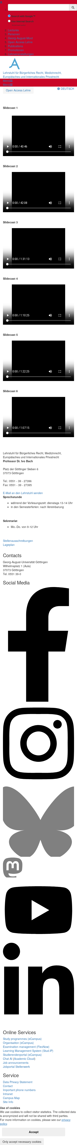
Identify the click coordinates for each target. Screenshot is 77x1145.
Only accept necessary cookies (22, 1142)
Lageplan (9, 545)
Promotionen (16, 50)
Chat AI (7, 1059)
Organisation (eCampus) (18, 1043)
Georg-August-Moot (20, 38)
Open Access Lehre (20, 42)
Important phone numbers (19, 1090)
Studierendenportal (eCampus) (22, 1055)
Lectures (13, 30)
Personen (14, 34)
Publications (15, 46)
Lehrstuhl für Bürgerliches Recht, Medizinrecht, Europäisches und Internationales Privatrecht (32, 75)
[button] (7, 81)
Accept (33, 1132)
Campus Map (11, 1098)
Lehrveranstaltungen (21, 54)
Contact (8, 1086)
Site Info (8, 1102)
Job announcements (15, 1063)
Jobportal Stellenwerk (16, 1067)
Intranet (8, 1094)
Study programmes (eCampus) (22, 1039)
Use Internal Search (22, 21)
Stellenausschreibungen (18, 541)
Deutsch (67, 89)
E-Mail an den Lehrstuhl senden (23, 493)
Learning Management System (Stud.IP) (28, 1051)
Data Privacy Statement (17, 1082)
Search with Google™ (23, 16)
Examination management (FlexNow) (26, 1047)
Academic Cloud (24, 1059)
